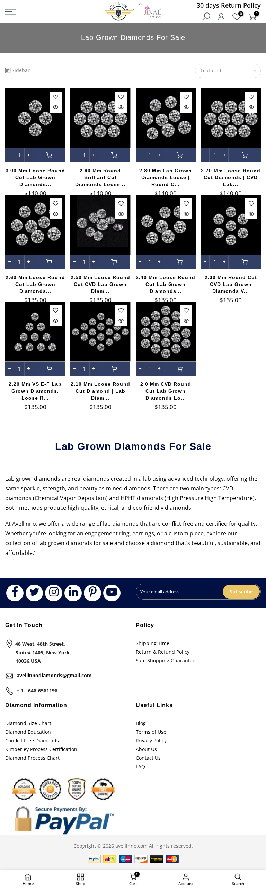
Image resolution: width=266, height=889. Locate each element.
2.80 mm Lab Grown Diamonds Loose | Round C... (165, 177)
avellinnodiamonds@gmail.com (54, 675)
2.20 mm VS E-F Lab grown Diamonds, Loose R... (35, 391)
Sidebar (21, 70)
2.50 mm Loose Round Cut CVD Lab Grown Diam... (100, 284)
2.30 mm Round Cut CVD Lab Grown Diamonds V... (231, 284)
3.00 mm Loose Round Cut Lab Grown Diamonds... (35, 177)
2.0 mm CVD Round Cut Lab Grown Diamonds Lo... (165, 391)
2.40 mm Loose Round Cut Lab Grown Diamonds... (165, 284)
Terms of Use (151, 732)
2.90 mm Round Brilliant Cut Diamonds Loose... (100, 177)
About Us (146, 749)
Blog (141, 723)
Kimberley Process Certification (41, 749)
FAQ (140, 766)
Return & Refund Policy (162, 651)
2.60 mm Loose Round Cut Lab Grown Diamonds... (35, 284)
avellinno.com (131, 846)
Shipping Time (152, 643)
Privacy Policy (151, 740)
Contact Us (148, 758)
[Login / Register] (221, 17)
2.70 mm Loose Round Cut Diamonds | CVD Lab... (230, 177)
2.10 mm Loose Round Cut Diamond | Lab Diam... (100, 391)
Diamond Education (28, 732)
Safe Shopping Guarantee (165, 660)
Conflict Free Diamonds (32, 740)
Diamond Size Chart (28, 723)
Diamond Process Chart (32, 758)
